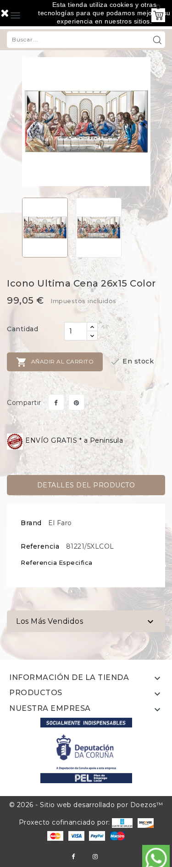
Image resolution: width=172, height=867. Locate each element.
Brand (31, 523)
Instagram (95, 857)
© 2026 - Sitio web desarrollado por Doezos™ (86, 805)
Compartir (56, 402)
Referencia (40, 546)
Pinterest (76, 402)
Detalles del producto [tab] (86, 485)
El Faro (60, 523)
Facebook (73, 857)
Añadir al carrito (55, 362)
